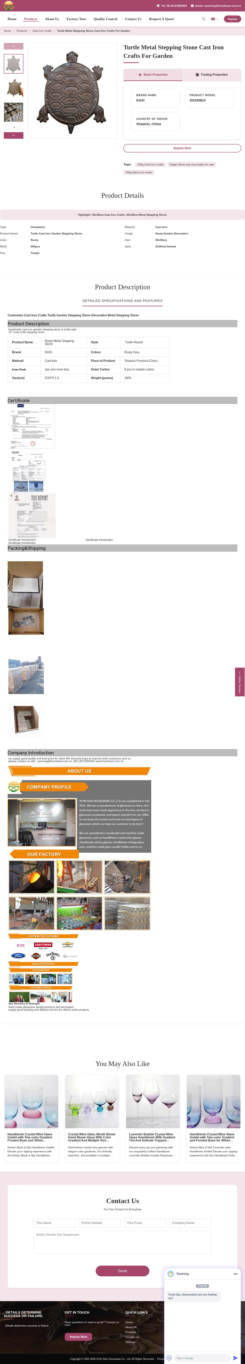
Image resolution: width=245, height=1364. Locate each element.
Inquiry (232, 18)
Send (122, 1271)
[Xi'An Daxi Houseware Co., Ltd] (8, 6)
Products (30, 19)
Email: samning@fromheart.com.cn (218, 5)
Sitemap (130, 1342)
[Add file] (169, 1358)
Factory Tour (76, 19)
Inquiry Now (182, 148)
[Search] (203, 19)
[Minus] (235, 1274)
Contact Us (133, 19)
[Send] (235, 1358)
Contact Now (31, 1156)
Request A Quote (161, 19)
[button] (13, 135)
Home (12, 19)
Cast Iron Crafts (42, 30)
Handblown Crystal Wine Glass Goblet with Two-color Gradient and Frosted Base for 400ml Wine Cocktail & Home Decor (212, 1137)
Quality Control (105, 19)
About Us (52, 19)
